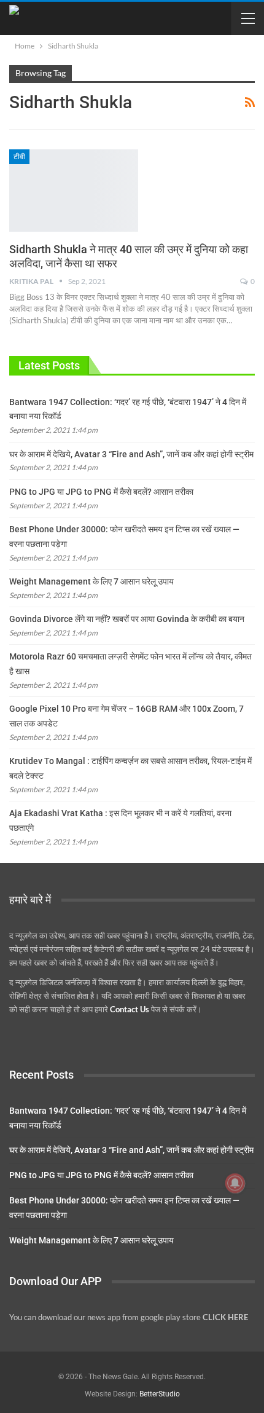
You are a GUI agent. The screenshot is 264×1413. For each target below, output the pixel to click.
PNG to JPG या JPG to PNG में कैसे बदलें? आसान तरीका (101, 492)
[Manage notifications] (235, 1183)
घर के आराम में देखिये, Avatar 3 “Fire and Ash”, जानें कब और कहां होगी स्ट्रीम (131, 454)
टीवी (19, 156)
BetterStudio (159, 1394)
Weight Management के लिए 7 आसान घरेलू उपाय (91, 581)
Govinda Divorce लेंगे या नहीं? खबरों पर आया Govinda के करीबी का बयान (126, 619)
